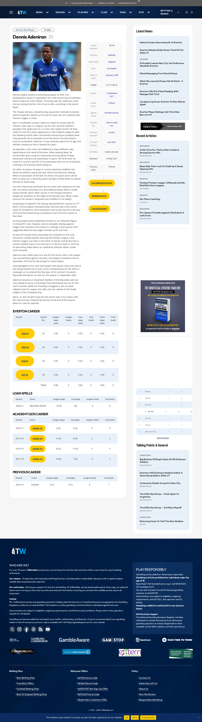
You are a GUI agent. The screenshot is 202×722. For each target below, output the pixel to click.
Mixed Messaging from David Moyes (158, 73)
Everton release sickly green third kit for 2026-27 (162, 51)
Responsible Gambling (150, 699)
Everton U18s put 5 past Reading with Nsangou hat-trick (159, 92)
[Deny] (198, 717)
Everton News (172, 126)
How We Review (147, 694)
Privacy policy (148, 717)
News (39, 12)
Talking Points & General (152, 445)
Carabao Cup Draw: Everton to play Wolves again (162, 103)
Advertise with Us (148, 683)
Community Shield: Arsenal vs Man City (160, 483)
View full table (163, 438)
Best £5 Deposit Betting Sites (32, 694)
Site (141, 12)
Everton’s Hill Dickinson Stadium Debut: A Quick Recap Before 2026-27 (161, 474)
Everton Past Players (25, 30)
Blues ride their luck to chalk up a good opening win (161, 167)
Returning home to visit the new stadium (161, 521)
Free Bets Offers (25, 683)
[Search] (187, 12)
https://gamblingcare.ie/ (78, 622)
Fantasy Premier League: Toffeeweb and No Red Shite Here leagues (162, 184)
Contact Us (145, 677)
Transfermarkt (99, 209)
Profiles (47, 30)
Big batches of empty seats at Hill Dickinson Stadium (163, 460)
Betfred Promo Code (88, 694)
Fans (123, 12)
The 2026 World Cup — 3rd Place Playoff (160, 507)
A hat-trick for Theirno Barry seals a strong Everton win (159, 151)
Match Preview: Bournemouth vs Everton (161, 42)
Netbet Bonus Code (88, 683)
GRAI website (157, 626)
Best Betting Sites (26, 677)
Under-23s (38, 428)
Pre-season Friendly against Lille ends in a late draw (162, 214)
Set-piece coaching (150, 199)
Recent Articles (146, 136)
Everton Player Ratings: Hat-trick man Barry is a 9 (160, 113)
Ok (126, 717)
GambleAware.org (160, 583)
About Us (143, 688)
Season (60, 12)
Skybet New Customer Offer (92, 699)
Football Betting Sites (28, 688)
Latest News (144, 31)
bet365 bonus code (87, 677)
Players (83, 12)
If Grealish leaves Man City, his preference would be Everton (162, 64)
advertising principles (127, 3)
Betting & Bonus (167, 12)
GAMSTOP (153, 593)
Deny (134, 717)
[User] (192, 12)
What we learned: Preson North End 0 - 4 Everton (161, 82)
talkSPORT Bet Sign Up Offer (93, 688)
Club (104, 12)
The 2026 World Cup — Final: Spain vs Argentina (159, 495)
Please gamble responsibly (82, 3)
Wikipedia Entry (99, 196)
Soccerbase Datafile (102, 183)
